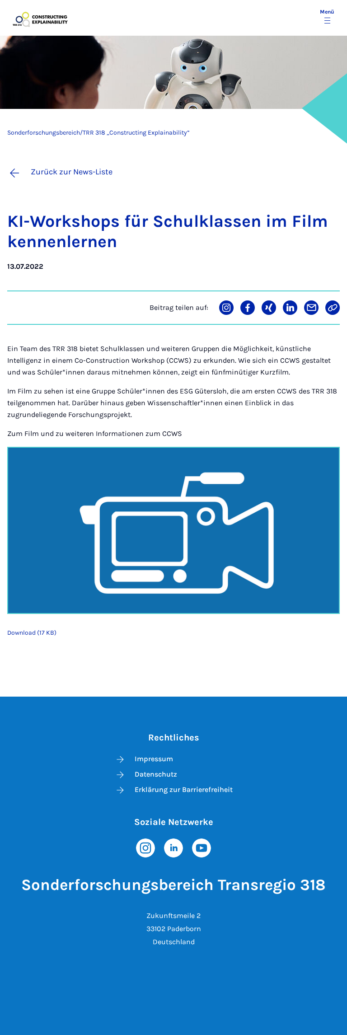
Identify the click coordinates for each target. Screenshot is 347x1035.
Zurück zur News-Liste (72, 172)
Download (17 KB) (31, 633)
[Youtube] (201, 847)
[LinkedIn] (173, 847)
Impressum (154, 758)
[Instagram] (145, 847)
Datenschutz (156, 774)
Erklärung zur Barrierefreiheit (184, 789)
